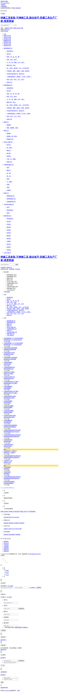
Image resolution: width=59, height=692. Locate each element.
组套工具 (9, 315)
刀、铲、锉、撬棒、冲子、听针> (16, 62)
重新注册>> (4, 649)
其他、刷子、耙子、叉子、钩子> (16, 79)
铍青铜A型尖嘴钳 (8, 373)
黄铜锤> (9, 133)
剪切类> (9, 232)
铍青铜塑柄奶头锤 (9, 368)
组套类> (9, 247)
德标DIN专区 (7, 35)
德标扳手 (7, 28)
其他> (8, 187)
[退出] (3, 13)
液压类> (9, 244)
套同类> (9, 156)
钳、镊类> (9, 147)
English (4, 3)
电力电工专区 (7, 43)
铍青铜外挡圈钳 (8, 412)
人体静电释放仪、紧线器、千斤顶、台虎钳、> (19, 76)
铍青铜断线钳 (7, 422)
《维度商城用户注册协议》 (21, 627)
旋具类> (9, 238)
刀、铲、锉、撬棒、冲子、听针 (15, 304)
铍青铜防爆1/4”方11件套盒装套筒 (13, 344)
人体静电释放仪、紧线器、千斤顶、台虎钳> (19, 113)
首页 (5, 34)
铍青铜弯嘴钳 (7, 402)
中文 (8, 3)
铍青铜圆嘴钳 (7, 388)
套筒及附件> (10, 51)
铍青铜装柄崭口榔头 (9, 397)
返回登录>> (4, 639)
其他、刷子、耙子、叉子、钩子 (15, 313)
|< (1, 487)
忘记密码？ (33, 587)
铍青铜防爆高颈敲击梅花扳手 (12, 478)
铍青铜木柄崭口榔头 (9, 417)
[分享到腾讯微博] (6, 560)
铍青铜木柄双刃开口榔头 (10, 393)
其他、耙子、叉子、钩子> (14, 116)
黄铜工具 (6, 130)
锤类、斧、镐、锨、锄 (13, 300)
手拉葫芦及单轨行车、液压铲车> (16, 73)
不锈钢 (14, 28)
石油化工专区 (7, 37)
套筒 (11, 28)
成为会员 (6, 543)
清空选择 (7, 291)
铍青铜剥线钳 (7, 441)
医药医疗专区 (7, 42)
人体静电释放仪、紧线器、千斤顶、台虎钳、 (19, 312)
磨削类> (9, 235)
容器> (8, 184)
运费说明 (16, 523)
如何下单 (11, 517)
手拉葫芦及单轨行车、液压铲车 (15, 310)
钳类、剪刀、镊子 (12, 302)
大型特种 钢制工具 (9, 204)
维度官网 (6, 551)
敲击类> (9, 227)
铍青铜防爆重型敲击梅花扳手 (12, 457)
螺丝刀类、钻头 (11, 305)
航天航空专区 (7, 39)
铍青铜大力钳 (7, 462)
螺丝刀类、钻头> (11, 65)
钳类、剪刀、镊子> (12, 59)
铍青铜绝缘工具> (11, 198)
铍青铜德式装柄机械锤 (10, 349)
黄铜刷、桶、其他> (12, 136)
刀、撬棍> (9, 181)
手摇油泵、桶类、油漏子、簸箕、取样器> (18, 71)
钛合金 (18, 28)
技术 (7, 575)
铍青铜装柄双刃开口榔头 (10, 383)
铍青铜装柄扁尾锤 (9, 483)
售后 (7, 572)
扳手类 (8, 299)
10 (11, 487)
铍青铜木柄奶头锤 (9, 378)
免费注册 (18, 8)
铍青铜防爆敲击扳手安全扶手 (12, 431)
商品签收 (11, 523)
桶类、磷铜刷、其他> (13, 127)
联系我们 (6, 541)
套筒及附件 (10, 297)
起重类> (9, 190)
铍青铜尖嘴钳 (7, 364)
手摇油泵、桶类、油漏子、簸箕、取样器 (18, 308)
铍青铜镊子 (7, 468)
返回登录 (3, 657)
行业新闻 (6, 546)
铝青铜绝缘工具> (11, 201)
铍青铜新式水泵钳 (9, 354)
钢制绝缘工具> (11, 196)
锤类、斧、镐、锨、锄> (13, 56)
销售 (7, 570)
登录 (14, 8)
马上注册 (10, 586)
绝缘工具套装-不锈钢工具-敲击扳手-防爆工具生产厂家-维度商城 (18, 511)
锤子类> (9, 153)
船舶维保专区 (7, 40)
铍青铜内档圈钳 (8, 407)
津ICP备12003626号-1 (35, 554)
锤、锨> (9, 176)
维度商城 (11, 269)
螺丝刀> (9, 150)
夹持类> (9, 230)
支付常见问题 (18, 528)
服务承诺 (6, 534)
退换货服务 (12, 534)
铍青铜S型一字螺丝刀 (9, 452)
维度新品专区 (7, 45)
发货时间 (21, 523)
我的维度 (4, 6)
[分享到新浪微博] (4, 558)
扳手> (8, 167)
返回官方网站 (4, 1)
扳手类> (9, 54)
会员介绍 (16, 517)
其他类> (9, 250)
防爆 (22, 28)
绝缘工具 (6, 193)
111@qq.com (7, 690)
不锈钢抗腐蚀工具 (9, 164)
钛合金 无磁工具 (8, 142)
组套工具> (9, 82)
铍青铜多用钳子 (8, 446)
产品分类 (17, 269)
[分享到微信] (9, 562)
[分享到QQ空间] (7, 561)
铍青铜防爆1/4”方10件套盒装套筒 (13, 339)
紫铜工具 (6, 122)
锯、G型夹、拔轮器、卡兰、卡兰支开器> (18, 68)
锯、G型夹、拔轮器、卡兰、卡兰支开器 (18, 307)
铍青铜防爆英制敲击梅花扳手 (12, 436)
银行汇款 (11, 528)
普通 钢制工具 (7, 215)
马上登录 (9, 597)
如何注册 (6, 517)
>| (14, 487)
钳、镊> (9, 173)
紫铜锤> (9, 125)
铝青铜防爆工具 (8, 85)
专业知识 (6, 544)
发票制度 (17, 534)
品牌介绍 (6, 549)
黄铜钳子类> (10, 139)
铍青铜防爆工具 (8, 48)
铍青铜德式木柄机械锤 (10, 359)
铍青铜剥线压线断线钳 (10, 427)
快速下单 (7, 29)
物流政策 (6, 523)
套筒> (8, 179)
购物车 (4, 4)
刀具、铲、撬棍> (11, 159)
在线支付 (6, 528)
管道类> (9, 224)
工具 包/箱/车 (7, 252)
